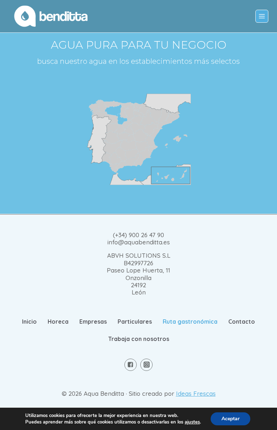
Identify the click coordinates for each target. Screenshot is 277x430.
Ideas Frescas (196, 393)
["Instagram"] (146, 365)
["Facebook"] (130, 365)
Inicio (29, 321)
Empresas (93, 321)
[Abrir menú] (261, 16)
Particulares (135, 321)
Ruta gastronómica (190, 321)
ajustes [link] (192, 422)
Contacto (241, 321)
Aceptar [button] (230, 418)
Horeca (58, 321)
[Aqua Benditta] (51, 16)
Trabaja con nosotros (138, 338)
